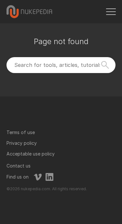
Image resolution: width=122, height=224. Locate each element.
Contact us (19, 165)
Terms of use (21, 132)
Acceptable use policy (31, 153)
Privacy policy (22, 143)
